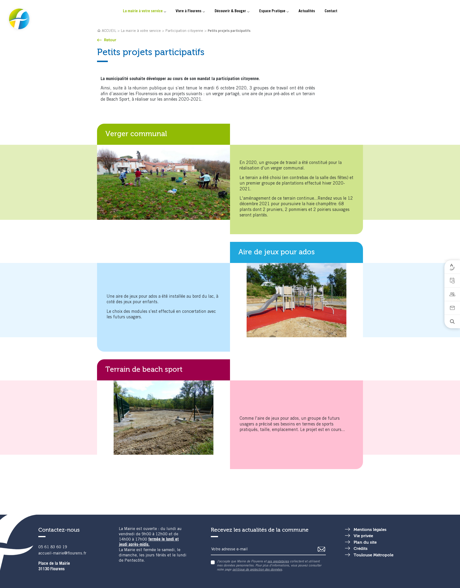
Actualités (307, 11)
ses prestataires (278, 561)
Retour (110, 39)
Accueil (109, 31)
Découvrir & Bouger (230, 11)
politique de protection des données (257, 569)
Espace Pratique (272, 11)
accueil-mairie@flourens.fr (62, 554)
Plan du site (365, 543)
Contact (331, 11)
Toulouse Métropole (373, 555)
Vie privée (363, 536)
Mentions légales (370, 530)
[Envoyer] (321, 549)
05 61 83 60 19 (52, 547)
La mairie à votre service (143, 11)
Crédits (361, 549)
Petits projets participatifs (229, 31)
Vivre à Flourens (188, 11)
